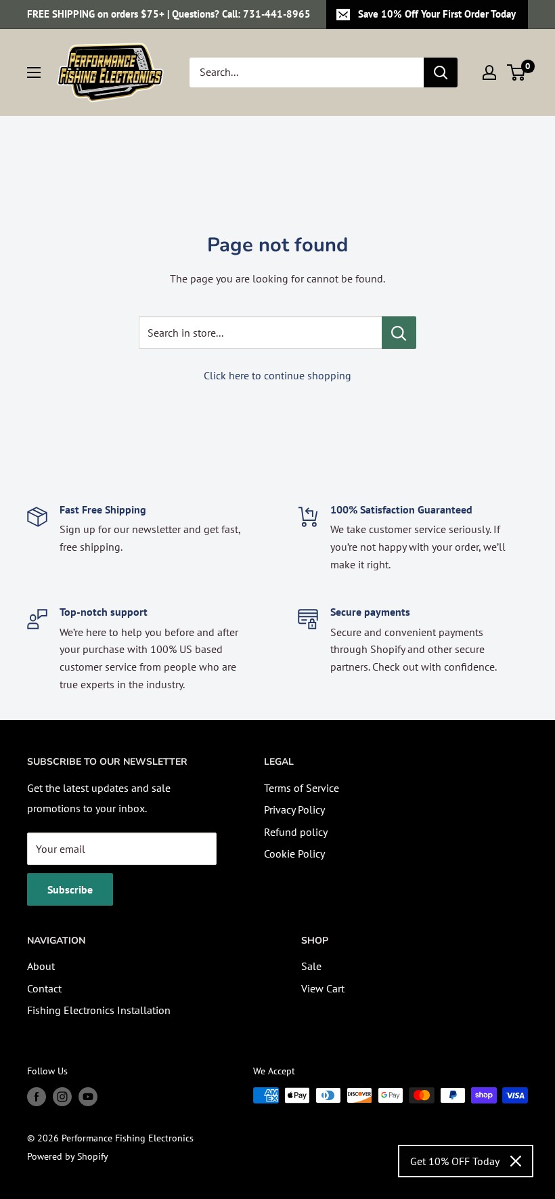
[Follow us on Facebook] (36, 1097)
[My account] (489, 72)
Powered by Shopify (67, 1156)
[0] (516, 72)
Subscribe (70, 889)
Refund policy (296, 832)
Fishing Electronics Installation (99, 1010)
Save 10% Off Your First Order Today (437, 13)
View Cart (323, 988)
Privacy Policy (294, 809)
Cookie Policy (294, 853)
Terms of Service (301, 788)
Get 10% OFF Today (455, 1161)
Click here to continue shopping (277, 375)
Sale (311, 966)
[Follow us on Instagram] (62, 1097)
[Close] (515, 1161)
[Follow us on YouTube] (88, 1097)
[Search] (441, 72)
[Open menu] (34, 72)
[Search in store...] (399, 332)
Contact (44, 988)
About (41, 966)
